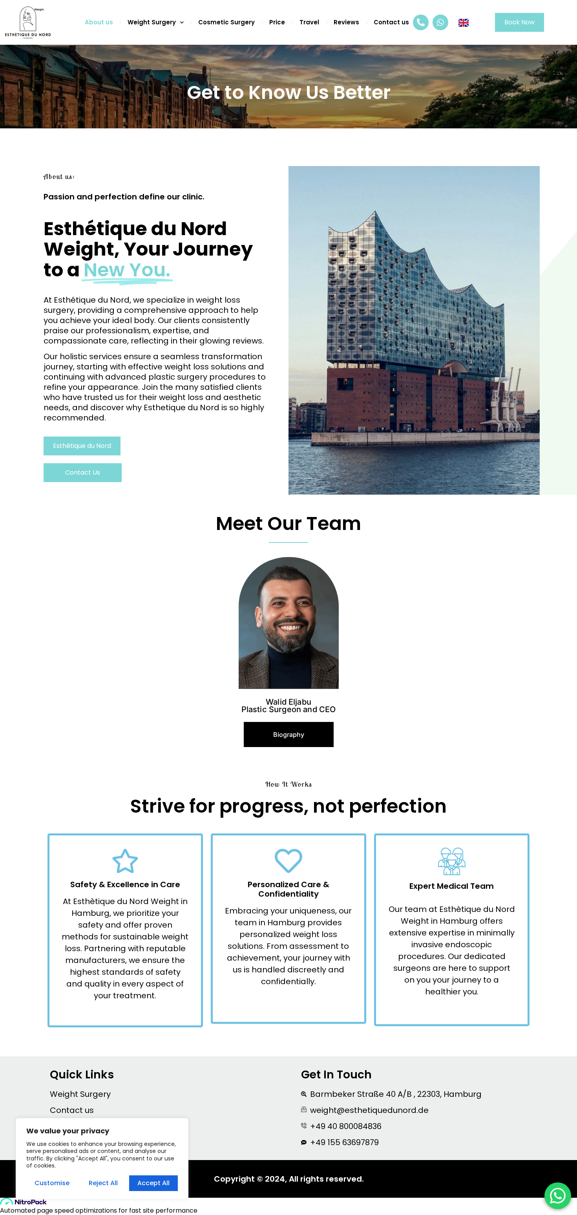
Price (277, 22)
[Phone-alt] (421, 22)
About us (99, 22)
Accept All (153, 1183)
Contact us (391, 22)
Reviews (346, 22)
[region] (102, 1158)
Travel (309, 22)
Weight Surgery (152, 22)
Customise (52, 1183)
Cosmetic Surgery (226, 22)
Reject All (103, 1183)
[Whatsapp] (440, 22)
